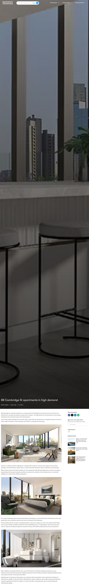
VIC (69, 431)
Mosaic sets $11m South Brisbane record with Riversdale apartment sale (81, 440)
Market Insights (5, 404)
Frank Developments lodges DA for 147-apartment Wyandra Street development (81, 458)
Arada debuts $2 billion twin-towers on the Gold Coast (81, 449)
